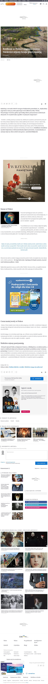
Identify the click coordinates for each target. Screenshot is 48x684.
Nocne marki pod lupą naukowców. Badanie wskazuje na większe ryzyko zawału (34, 611)
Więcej (30, 3)
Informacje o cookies (36, 680)
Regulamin (9, 680)
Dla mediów (26, 680)
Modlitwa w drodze (13, 0)
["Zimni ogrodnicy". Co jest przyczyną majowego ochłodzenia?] (12, 580)
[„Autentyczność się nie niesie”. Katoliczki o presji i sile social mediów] (17, 516)
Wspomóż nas (38, 378)
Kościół (6, 645)
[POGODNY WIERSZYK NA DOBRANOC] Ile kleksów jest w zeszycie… (8, 440)
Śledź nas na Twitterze (33, 504)
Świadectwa (16, 653)
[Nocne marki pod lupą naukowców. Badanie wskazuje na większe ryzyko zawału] (36, 601)
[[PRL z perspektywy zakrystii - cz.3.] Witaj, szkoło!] (40, 433)
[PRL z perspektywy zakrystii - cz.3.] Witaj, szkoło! (39, 440)
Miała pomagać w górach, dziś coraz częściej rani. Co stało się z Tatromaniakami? (12, 570)
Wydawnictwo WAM (15, 677)
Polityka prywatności (15, 680)
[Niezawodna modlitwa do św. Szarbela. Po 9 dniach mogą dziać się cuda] (17, 497)
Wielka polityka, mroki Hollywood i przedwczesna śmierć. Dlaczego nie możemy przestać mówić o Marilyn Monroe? (12, 612)
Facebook (42, 0)
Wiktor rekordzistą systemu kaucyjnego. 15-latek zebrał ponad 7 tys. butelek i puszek (35, 590)
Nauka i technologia (5, 227)
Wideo (36, 645)
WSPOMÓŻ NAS (31, 673)
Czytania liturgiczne (28, 652)
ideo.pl (27, 682)
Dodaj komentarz (41, 463)
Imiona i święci (16, 655)
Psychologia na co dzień (28, 653)
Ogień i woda (26, 388)
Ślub (4, 655)
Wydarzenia (19, 3)
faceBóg (23, 0)
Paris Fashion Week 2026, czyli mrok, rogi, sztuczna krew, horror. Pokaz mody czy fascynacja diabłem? (34, 549)
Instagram (46, 0)
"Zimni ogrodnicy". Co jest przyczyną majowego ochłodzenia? (11, 590)
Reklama (30, 680)
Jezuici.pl (5, 677)
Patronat (42, 680)
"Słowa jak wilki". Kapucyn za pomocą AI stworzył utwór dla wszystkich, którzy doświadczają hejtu (35, 570)
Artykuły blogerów (7, 653)
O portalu (4, 680)
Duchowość (16, 652)
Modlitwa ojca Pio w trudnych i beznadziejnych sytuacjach (5, 505)
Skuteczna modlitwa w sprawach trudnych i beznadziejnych (6, 476)
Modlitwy (26, 655)
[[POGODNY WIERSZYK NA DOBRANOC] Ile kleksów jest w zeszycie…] (8, 433)
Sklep (28, 0)
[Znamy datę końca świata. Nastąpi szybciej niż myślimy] (24, 433)
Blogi (20, 0)
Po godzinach (6, 55)
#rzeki (12, 421)
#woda (17, 421)
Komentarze (19, 4)
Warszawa (35, 3)
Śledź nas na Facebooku (33, 502)
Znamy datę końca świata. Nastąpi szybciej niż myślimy (23, 440)
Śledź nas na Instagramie (34, 507)
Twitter (44, 0)
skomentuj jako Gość (11, 462)
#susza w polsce (5, 421)
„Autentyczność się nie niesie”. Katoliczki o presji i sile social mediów (6, 514)
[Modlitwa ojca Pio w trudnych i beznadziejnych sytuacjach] (17, 506)
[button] (40, 4)
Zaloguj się (3, 462)
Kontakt (21, 680)
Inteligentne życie (38, 641)
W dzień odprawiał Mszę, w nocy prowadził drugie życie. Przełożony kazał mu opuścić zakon (5, 487)
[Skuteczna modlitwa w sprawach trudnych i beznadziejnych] (17, 478)
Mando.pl (25, 677)
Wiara (25, 4)
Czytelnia (16, 645)
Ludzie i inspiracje (37, 653)
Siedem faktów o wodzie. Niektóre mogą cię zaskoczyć (26, 367)
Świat (26, 592)
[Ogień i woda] (11, 399)
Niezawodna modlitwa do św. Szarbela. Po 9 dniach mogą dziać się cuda (6, 495)
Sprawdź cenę (25, 411)
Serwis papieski (7, 652)
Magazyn (6, 0)
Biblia (2, 0)
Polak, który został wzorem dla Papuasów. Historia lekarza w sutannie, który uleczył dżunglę (10, 549)
